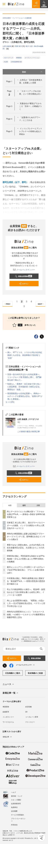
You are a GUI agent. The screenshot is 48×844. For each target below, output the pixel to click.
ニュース (7, 684)
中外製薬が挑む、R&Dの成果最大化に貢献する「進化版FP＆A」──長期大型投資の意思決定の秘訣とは (26, 581)
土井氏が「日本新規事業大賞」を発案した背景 (30, 81)
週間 (24, 505)
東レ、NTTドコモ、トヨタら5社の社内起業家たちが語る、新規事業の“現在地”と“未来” (24, 355)
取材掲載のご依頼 (35, 673)
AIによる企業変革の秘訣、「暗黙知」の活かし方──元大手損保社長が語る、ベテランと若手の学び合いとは (26, 603)
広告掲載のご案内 (12, 673)
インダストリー (8, 717)
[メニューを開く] (4, 4)
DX (26, 712)
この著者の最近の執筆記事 (28, 431)
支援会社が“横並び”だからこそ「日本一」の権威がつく (30, 106)
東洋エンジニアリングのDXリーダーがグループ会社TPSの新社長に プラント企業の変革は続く (26, 570)
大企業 (6, 62)
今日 (9, 505)
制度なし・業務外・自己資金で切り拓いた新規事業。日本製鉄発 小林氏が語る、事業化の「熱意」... (24, 386)
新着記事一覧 (9, 692)
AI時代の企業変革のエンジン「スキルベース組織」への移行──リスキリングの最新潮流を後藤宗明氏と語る (26, 614)
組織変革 (6, 712)
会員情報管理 (16, 803)
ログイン (25, 283)
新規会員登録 (24, 276)
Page (9, 81)
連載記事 (6, 736)
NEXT (40, 304)
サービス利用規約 (17, 815)
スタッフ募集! (16, 800)
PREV (8, 304)
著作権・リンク (16, 796)
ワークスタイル (8, 722)
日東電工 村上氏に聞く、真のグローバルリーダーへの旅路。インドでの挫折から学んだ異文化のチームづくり (26, 525)
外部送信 (14, 824)
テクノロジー (30, 722)
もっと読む (10, 401)
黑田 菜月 (18, 46)
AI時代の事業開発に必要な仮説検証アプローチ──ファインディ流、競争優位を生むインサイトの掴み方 (26, 536)
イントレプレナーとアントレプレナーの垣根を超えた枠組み (30, 131)
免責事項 (14, 807)
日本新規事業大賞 (16, 62)
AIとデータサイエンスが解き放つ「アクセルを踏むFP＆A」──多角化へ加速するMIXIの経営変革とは (26, 514)
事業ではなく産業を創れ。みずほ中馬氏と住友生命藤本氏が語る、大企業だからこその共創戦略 (25, 547)
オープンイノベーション (32, 58)
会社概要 (14, 811)
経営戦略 (28, 706)
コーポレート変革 (31, 717)
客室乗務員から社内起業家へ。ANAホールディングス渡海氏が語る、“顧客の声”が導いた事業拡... (24, 396)
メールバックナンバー (25, 269)
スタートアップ (8, 58)
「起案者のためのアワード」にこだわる (29, 118)
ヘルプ (13, 792)
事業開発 (19, 58)
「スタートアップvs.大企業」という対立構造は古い (30, 92)
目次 (24, 71)
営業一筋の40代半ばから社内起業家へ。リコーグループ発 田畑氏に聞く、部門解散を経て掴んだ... (24, 377)
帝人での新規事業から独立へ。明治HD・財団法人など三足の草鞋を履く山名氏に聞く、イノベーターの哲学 (26, 592)
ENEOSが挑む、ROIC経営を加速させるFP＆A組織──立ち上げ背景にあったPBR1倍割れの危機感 (26, 559)
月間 (38, 505)
